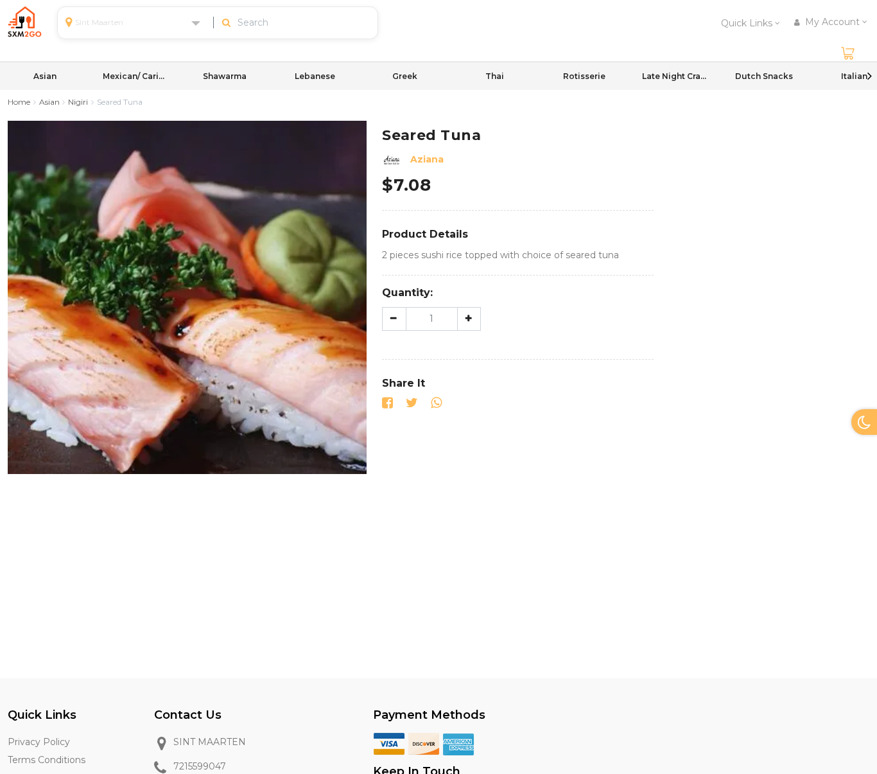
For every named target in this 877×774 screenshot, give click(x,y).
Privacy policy (39, 742)
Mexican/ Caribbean (135, 76)
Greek (404, 76)
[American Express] (458, 743)
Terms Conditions (46, 760)
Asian (44, 76)
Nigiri (78, 102)
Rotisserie (584, 76)
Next (869, 75)
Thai (494, 76)
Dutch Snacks (764, 76)
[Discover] (424, 743)
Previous (7, 75)
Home (19, 102)
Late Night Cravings (674, 76)
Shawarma (225, 76)
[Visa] (389, 743)
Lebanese (315, 76)
